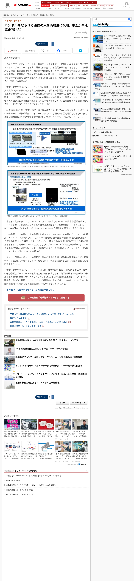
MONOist (6, 15)
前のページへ (42, 44)
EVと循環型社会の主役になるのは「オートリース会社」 (42, 349)
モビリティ (14, 15)
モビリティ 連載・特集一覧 (102, 132)
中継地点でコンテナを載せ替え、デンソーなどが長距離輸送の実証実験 (48, 357)
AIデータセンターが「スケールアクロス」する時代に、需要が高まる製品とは (118, 169)
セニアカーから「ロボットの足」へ (20, 495)
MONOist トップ (78, 403)
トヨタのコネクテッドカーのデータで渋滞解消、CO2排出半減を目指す (48, 366)
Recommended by (72, 464)
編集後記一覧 (127, 174)
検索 (130, 19)
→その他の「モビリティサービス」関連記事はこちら (29, 290)
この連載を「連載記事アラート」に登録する (48, 297)
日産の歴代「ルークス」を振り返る (20, 490)
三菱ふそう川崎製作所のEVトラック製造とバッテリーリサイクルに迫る (33, 476)
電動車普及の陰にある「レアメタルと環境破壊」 (38, 383)
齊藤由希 (77, 38)
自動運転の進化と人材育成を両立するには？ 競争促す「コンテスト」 (48, 340)
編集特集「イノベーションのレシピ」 (106, 136)
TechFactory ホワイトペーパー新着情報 (20, 471)
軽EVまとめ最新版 (13, 480)
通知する (32, 51)
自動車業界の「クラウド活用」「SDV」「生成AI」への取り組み (30, 485)
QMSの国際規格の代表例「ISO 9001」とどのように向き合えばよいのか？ (117, 149)
